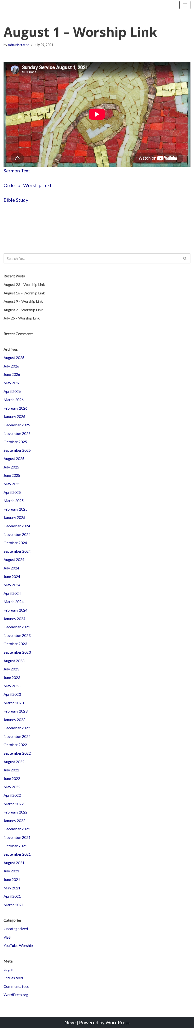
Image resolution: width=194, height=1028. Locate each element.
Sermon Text (17, 170)
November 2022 (17, 736)
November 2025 (17, 433)
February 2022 (15, 812)
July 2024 (11, 568)
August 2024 (14, 559)
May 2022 (12, 786)
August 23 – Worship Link (24, 284)
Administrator (18, 45)
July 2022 (11, 770)
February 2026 (15, 408)
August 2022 (14, 761)
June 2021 (12, 879)
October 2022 (15, 744)
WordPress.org (16, 994)
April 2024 (12, 593)
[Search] (185, 258)
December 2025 (17, 425)
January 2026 (14, 416)
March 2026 (14, 399)
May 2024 (12, 584)
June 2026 (12, 374)
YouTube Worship (18, 945)
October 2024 (15, 542)
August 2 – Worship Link (23, 309)
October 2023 (15, 643)
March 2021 (14, 904)
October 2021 (15, 846)
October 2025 (15, 441)
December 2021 (17, 829)
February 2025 (15, 509)
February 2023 (15, 711)
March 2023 (14, 702)
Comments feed (16, 986)
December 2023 (17, 627)
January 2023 (14, 719)
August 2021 (14, 862)
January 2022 (14, 820)
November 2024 (17, 534)
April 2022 (12, 795)
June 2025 (12, 475)
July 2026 (11, 366)
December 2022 (17, 728)
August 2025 (14, 458)
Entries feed (13, 978)
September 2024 (17, 551)
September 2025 (17, 450)
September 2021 (17, 854)
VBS (7, 937)
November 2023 (17, 635)
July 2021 (11, 871)
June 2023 (12, 677)
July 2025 (11, 467)
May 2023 (12, 685)
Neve (70, 1022)
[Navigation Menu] (184, 5)
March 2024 (14, 601)
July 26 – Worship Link (22, 318)
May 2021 (12, 888)
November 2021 (17, 837)
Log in (8, 969)
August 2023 (14, 660)
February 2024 (15, 610)
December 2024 (17, 526)
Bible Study (16, 200)
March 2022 (14, 803)
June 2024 (12, 576)
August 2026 (14, 357)
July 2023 (11, 669)
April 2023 (12, 694)
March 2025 (14, 500)
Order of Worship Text (28, 185)
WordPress (118, 1022)
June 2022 (12, 778)
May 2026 (12, 383)
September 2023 (17, 652)
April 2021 (12, 896)
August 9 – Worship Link (23, 301)
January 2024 (14, 618)
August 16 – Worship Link (24, 293)
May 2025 (12, 483)
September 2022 (17, 753)
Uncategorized (16, 928)
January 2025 (14, 517)
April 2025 (12, 492)
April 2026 (12, 391)
